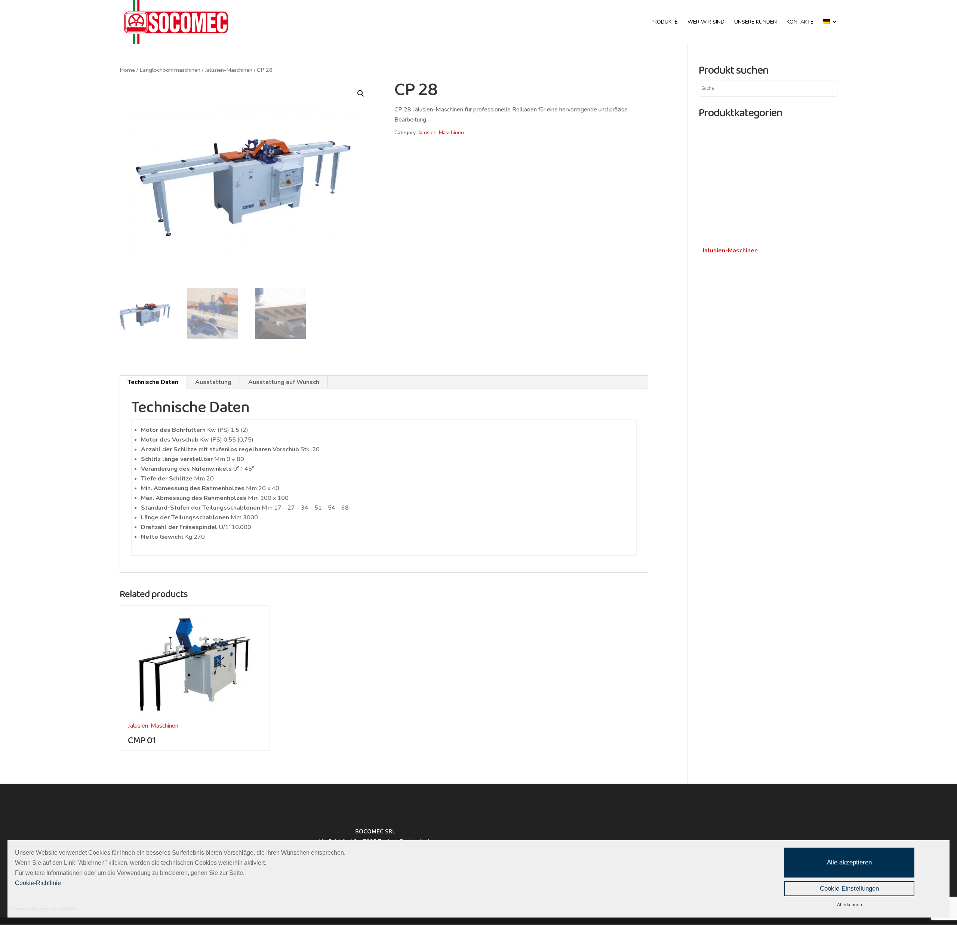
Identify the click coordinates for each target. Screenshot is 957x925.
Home (127, 70)
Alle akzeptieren (849, 862)
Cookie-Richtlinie (38, 883)
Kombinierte (720, 275)
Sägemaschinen (726, 355)
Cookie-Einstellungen (849, 888)
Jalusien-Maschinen (228, 70)
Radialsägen (718, 386)
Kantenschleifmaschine (732, 441)
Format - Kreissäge (727, 376)
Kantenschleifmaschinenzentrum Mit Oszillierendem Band (769, 457)
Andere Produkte (728, 154)
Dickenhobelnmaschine (732, 497)
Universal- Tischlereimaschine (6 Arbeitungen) (762, 306)
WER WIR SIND (705, 22)
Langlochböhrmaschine (731, 260)
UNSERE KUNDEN (755, 22)
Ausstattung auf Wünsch (283, 382)
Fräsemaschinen (727, 320)
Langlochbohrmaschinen (169, 70)
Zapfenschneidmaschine (733, 175)
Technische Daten (152, 382)
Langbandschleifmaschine (735, 431)
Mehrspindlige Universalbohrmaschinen (753, 185)
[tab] (153, 382)
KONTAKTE (800, 22)
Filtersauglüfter (722, 165)
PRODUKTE (664, 22)
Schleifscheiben (727, 401)
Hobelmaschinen (728, 476)
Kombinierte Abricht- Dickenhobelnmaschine (760, 296)
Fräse (709, 331)
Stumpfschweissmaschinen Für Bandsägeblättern (767, 195)
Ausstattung (213, 382)
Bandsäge (715, 366)
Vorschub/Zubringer (727, 205)
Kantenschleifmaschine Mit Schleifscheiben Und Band (764, 416)
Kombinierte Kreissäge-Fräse (740, 286)
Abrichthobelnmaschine (732, 487)
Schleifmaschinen (730, 130)
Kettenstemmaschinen (731, 240)
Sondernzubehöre (725, 216)
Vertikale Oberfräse (728, 341)
